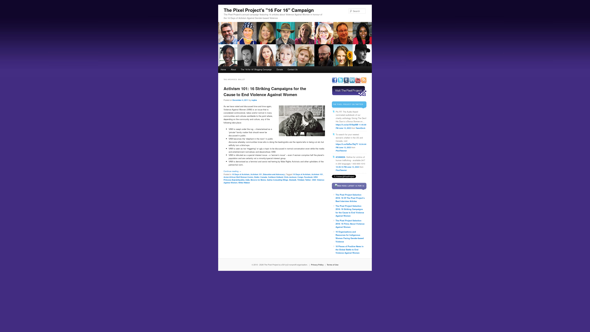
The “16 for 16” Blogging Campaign (256, 69)
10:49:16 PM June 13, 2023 (347, 167)
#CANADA (340, 157)
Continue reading (232, 171)
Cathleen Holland (275, 177)
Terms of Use (332, 264)
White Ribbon (244, 182)
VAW (314, 179)
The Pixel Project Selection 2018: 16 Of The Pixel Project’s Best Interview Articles (350, 198)
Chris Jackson (290, 177)
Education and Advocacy (274, 174)
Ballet (256, 177)
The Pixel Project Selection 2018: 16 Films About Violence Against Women (350, 223)
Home (223, 69)
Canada (263, 177)
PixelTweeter (341, 150)
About (233, 69)
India (248, 179)
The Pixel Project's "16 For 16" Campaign (269, 10)
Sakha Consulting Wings (277, 179)
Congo (300, 177)
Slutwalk (292, 179)
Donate (280, 69)
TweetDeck (360, 128)
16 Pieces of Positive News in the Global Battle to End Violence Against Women (350, 249)
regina (254, 100)
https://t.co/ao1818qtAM (347, 124)
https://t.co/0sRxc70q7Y (347, 144)
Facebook (308, 177)
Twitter (308, 179)
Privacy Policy (317, 264)
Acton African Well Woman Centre (238, 177)
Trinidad (300, 179)
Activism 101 (256, 174)
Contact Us (293, 69)
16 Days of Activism (241, 174)
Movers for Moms (258, 179)
